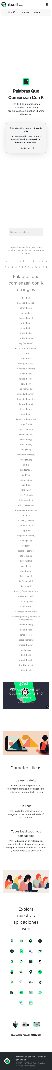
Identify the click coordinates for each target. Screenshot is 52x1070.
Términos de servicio (29, 139)
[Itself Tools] (26, 1027)
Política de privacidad (25, 142)
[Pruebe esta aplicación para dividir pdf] (26, 696)
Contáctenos (29, 1066)
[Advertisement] (26, 44)
